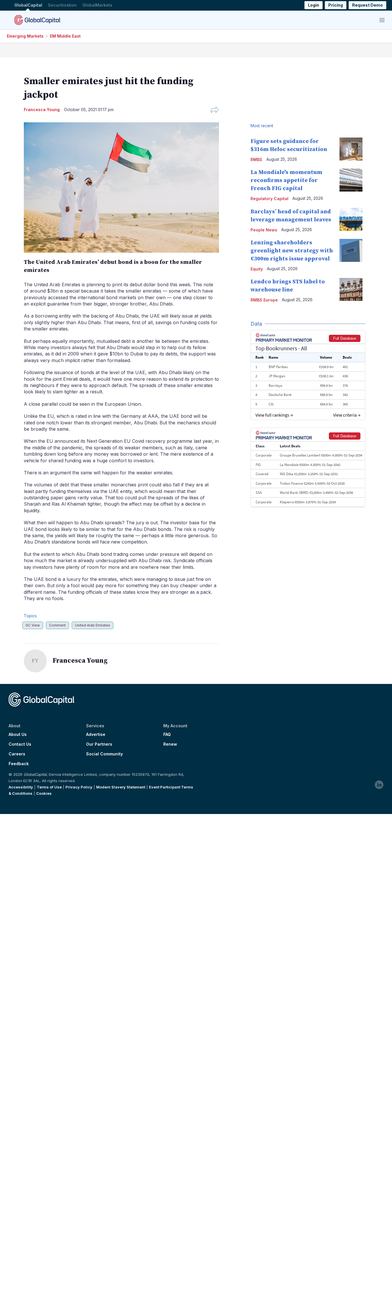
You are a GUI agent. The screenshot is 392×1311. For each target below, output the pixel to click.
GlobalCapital (28, 5)
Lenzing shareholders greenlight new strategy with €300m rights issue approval (292, 250)
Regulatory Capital (269, 198)
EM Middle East (65, 36)
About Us (18, 734)
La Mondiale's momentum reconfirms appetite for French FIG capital (286, 180)
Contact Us (20, 744)
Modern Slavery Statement (120, 787)
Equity (257, 268)
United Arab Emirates (92, 625)
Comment (57, 625)
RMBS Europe (264, 299)
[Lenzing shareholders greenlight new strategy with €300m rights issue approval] (350, 250)
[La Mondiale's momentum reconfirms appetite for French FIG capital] (350, 180)
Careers (17, 754)
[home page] (37, 20)
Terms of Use (49, 787)
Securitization (62, 5)
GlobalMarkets (97, 5)
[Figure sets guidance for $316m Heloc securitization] (350, 149)
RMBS (256, 159)
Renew (170, 744)
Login (313, 5)
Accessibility (21, 787)
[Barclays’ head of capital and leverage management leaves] (350, 219)
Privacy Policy (78, 787)
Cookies (44, 793)
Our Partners (99, 744)
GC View (33, 625)
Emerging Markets (25, 36)
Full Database (344, 338)
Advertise (95, 734)
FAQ (167, 734)
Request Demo (367, 5)
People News (264, 229)
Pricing (335, 5)
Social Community (104, 754)
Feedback (19, 764)
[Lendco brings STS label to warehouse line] (350, 289)
